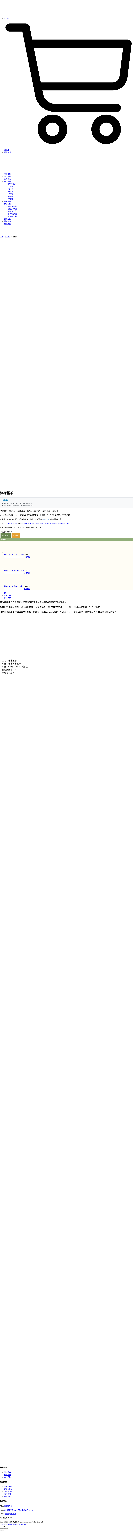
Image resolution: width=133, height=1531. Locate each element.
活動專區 (7, 179)
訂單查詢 (7, 219)
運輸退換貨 (8, 1489)
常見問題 (7, 221)
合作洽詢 (7, 1477)
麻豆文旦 (7, 176)
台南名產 (31, 523)
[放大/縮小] (1, 1528)
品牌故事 (7, 1472)
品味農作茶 (12, 211)
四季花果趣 (12, 214)
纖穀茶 (10, 196)
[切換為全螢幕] (3, 1528)
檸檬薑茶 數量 (5, 532)
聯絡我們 (7, 224)
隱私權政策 (8, 1491)
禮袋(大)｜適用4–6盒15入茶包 (15, 570)
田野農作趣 (12, 216)
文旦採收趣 (12, 209)
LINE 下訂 (46, 519)
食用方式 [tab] (7, 598)
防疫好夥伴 (12, 184)
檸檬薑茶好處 (64, 523)
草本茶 (10, 194)
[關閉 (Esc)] (7, 1528)
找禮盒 (10, 186)
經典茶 (10, 191)
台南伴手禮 (8, 201)
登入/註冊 (7, 152)
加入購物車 (5, 535)
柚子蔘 (10, 189)
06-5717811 (8, 1506)
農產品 (24, 523)
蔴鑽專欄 (7, 204)
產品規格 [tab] (7, 595)
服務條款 (7, 1494)
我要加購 (27, 557)
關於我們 (7, 174)
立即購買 (16, 535)
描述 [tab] (5, 593)
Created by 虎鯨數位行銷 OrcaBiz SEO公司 (15, 1524)
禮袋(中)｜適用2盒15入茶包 (14, 554)
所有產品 (7, 181)
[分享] (5, 1528)
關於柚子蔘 (12, 206)
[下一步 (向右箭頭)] (3, 1530)
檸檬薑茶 (55, 523)
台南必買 (47, 523)
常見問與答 (8, 1486)
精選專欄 (7, 1475)
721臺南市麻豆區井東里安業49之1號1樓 (18, 1510)
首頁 (1, 237)
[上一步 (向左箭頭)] (1, 1530)
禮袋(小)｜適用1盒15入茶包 (14, 586)
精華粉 (10, 199)
